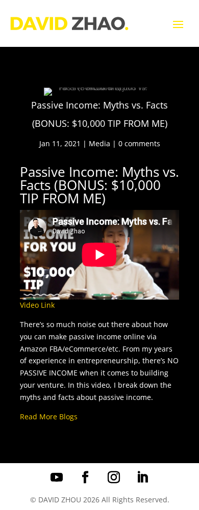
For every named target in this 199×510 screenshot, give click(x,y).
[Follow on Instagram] (114, 477)
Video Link (37, 305)
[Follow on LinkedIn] (142, 477)
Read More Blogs (49, 416)
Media (99, 143)
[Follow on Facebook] (85, 477)
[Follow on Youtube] (56, 477)
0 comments (139, 143)
